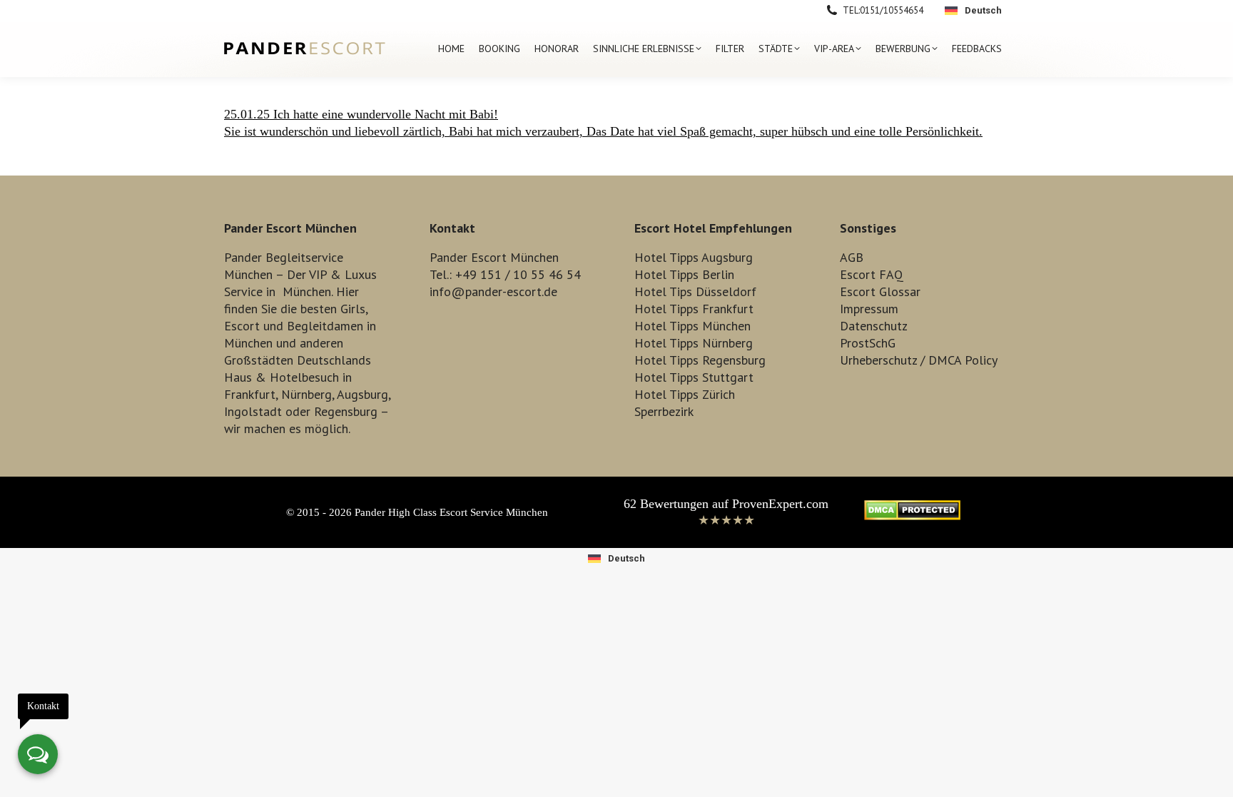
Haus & (245, 377)
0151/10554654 (891, 10)
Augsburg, (363, 394)
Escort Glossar (880, 291)
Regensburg (345, 411)
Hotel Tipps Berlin (684, 274)
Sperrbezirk (664, 411)
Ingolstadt (253, 411)
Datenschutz (874, 326)
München (307, 291)
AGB (851, 257)
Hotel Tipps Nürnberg (693, 343)
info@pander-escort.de (493, 291)
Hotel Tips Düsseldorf (695, 291)
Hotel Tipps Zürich (684, 394)
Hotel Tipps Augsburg (693, 257)
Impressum (869, 308)
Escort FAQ (871, 274)
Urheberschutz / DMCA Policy (919, 360)
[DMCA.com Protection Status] (912, 516)
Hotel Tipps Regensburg (700, 360)
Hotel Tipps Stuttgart (694, 377)
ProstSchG (867, 343)
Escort (242, 326)
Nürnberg (306, 394)
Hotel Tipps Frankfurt (694, 308)
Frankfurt (249, 394)
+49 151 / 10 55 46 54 (518, 274)
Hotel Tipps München (692, 326)
